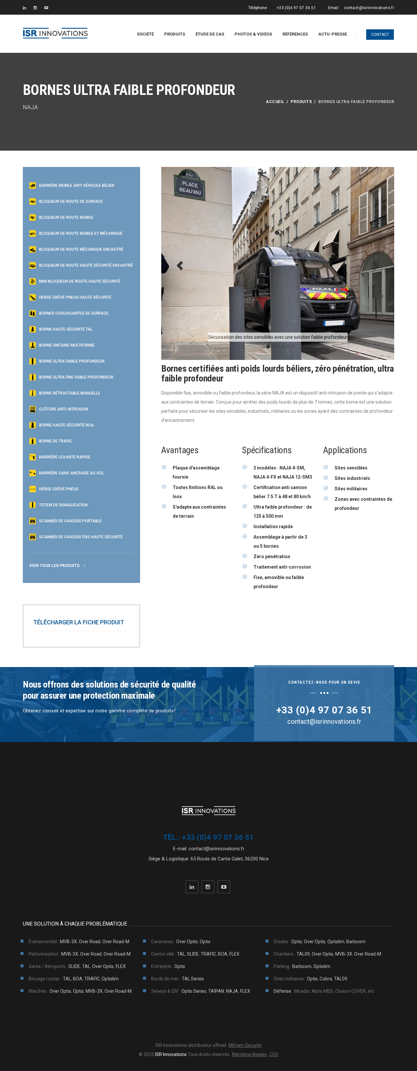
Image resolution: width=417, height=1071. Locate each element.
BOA (222, 954)
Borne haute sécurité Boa (66, 425)
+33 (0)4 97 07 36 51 (296, 8)
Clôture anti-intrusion (63, 409)
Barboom (356, 941)
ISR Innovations (170, 1054)
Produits (174, 34)
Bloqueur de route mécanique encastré (81, 249)
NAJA (232, 991)
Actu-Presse (332, 34)
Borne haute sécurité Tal (66, 329)
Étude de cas (209, 34)
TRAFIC (208, 954)
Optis (205, 941)
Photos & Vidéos (253, 34)
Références (295, 34)
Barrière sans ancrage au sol (71, 473)
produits (301, 101)
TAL (181, 954)
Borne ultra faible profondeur (72, 361)
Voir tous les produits (54, 565)
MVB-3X (68, 941)
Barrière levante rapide (65, 457)
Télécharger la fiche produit (78, 622)
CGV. (274, 1054)
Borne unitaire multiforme (66, 345)
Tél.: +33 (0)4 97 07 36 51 (208, 837)
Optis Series (193, 991)
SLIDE (193, 954)
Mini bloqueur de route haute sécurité (80, 281)
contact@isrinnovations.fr (369, 8)
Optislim (335, 941)
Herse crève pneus (59, 489)
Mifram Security (245, 1045)
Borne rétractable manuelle (69, 393)
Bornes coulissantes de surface (73, 313)
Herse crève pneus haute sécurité (75, 297)
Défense (282, 991)
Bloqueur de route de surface (71, 201)
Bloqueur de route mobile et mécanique (80, 233)
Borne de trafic (55, 441)
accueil (275, 101)
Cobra (326, 978)
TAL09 (303, 954)
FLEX (234, 954)
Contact (380, 34)
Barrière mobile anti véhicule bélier (76, 185)
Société (145, 34)
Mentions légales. (250, 1054)
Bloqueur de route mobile (66, 217)
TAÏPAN (216, 991)
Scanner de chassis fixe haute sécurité (81, 537)
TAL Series (193, 978)
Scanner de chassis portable (70, 521)
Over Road (89, 941)
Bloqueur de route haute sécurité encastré (86, 265)
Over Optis (187, 941)
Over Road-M (115, 941)
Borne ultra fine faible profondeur (76, 377)
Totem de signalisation (63, 505)
